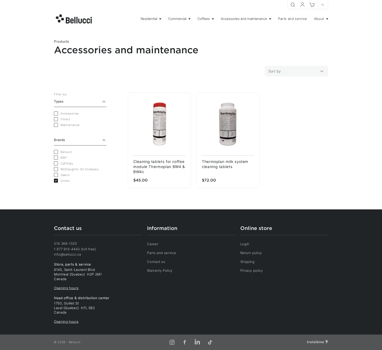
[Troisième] (317, 342)
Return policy (251, 253)
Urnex (65, 180)
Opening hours (66, 288)
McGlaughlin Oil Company (80, 169)
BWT (64, 157)
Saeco (65, 175)
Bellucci (66, 152)
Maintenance (70, 125)
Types (58, 101)
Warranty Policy (159, 270)
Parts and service (161, 253)
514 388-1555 (65, 243)
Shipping (247, 262)
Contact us (156, 262)
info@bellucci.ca (67, 254)
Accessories (70, 113)
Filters (65, 119)
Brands (59, 140)
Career (152, 244)
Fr (323, 4)
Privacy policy (251, 270)
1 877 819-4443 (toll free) (75, 249)
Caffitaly (67, 163)
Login (244, 244)
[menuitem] (151, 19)
